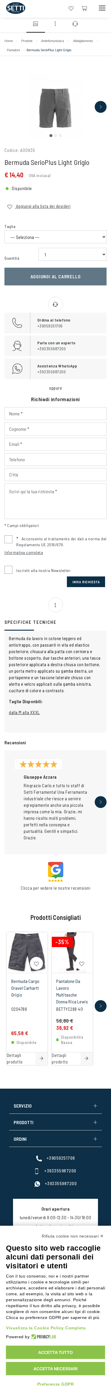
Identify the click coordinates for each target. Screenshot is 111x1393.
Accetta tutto (55, 1352)
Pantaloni (13, 50)
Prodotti (26, 41)
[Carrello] (84, 8)
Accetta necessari (55, 1368)
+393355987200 (60, 1170)
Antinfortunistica (52, 41)
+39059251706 (60, 1158)
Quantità (11, 258)
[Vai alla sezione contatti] (75, 25)
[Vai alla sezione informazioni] (55, 25)
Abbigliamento (83, 41)
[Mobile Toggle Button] (102, 8)
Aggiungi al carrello (55, 276)
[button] (50, 135)
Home (8, 41)
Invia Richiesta (86, 582)
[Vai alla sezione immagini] (35, 25)
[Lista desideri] (71, 8)
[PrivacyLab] (43, 1337)
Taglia (9, 226)
